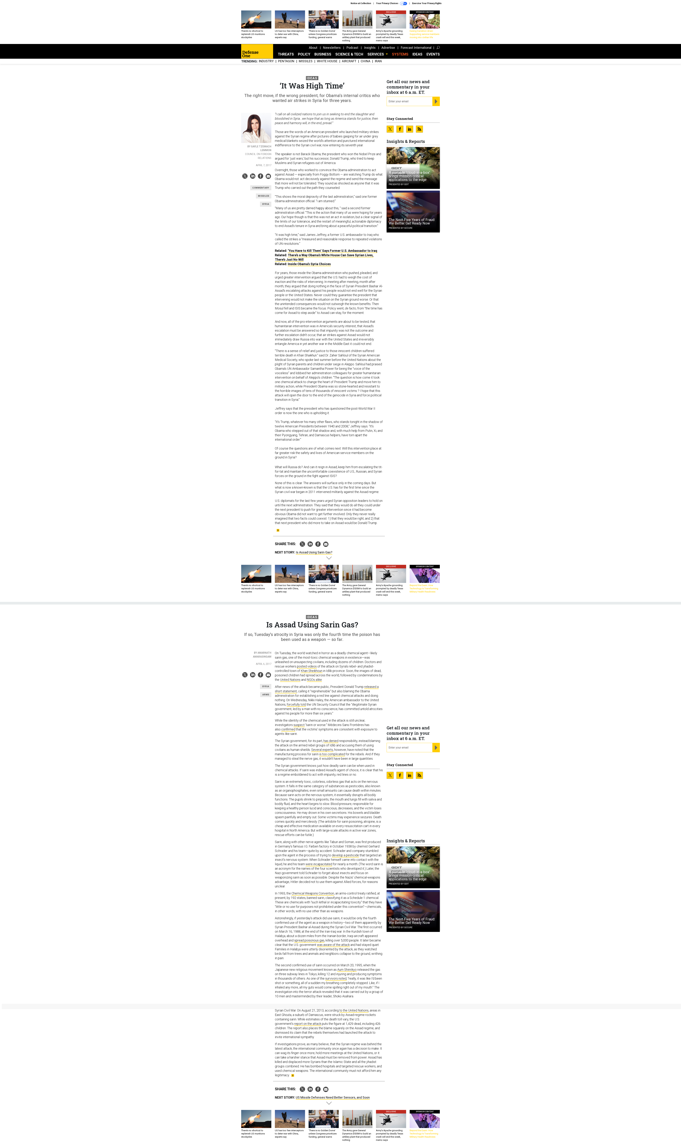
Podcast (352, 47)
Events (433, 54)
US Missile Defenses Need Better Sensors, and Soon (333, 1097)
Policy (304, 54)
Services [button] (376, 54)
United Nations (290, 679)
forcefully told (296, 704)
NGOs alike (314, 679)
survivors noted (336, 978)
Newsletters (332, 47)
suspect (299, 725)
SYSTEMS (400, 54)
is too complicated (332, 754)
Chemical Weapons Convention (313, 893)
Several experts (322, 750)
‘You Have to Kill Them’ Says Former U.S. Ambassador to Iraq (332, 251)
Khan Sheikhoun (311, 671)
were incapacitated (319, 864)
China (365, 61)
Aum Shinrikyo (347, 969)
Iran (378, 61)
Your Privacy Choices (387, 3)
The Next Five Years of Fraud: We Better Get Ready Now (412, 221)
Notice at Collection (361, 3)
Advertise (388, 47)
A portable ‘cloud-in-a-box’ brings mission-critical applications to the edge (409, 176)
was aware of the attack (333, 945)
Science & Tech (349, 54)
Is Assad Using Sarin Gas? (314, 552)
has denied (330, 741)
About (313, 47)
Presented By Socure (401, 228)
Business (322, 54)
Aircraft (349, 61)
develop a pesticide (345, 855)
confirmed (288, 729)
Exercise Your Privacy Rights (427, 3)
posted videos (307, 666)
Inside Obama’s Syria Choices (309, 264)
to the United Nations (354, 1010)
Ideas (417, 54)
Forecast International (416, 47)
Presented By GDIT (399, 184)
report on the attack (307, 1024)
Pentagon (286, 61)
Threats (286, 54)
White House (327, 61)
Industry (266, 61)
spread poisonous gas (309, 940)
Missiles (305, 61)
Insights (370, 47)
